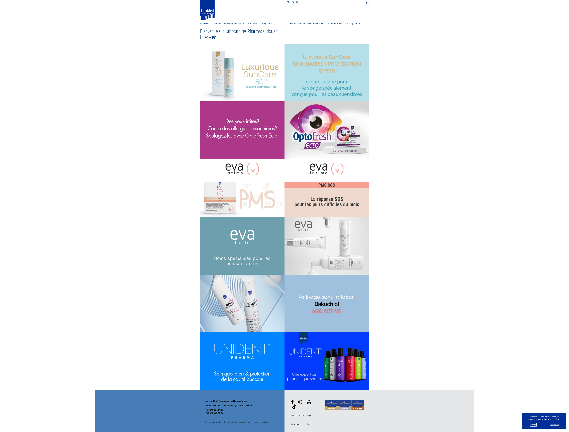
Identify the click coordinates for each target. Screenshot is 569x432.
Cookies (242, 422)
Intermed (204, 24)
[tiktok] (293, 407)
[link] (242, 73)
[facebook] (293, 402)
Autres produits (352, 24)
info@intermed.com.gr (301, 415)
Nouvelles (253, 24)
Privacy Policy (254, 422)
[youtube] (309, 402)
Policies (265, 422)
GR (288, 2)
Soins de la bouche (296, 24)
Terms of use (231, 422)
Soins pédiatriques (316, 24)
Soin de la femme (335, 24)
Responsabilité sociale (233, 24)
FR (297, 2)
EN (292, 2)
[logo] (208, 10)
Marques (217, 24)
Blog (264, 24)
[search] (367, 3)
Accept (533, 425)
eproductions (305, 424)
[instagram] (300, 402)
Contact (271, 24)
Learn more (554, 425)
